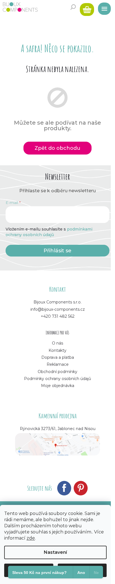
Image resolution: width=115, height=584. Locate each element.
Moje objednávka (57, 385)
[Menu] (102, 7)
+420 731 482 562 (58, 316)
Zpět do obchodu (57, 148)
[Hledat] (73, 7)
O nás (57, 343)
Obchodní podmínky (57, 371)
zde (31, 538)
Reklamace (58, 364)
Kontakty (57, 350)
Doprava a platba (57, 357)
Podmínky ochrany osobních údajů (57, 378)
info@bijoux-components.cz (57, 309)
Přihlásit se (57, 251)
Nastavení (55, 552)
